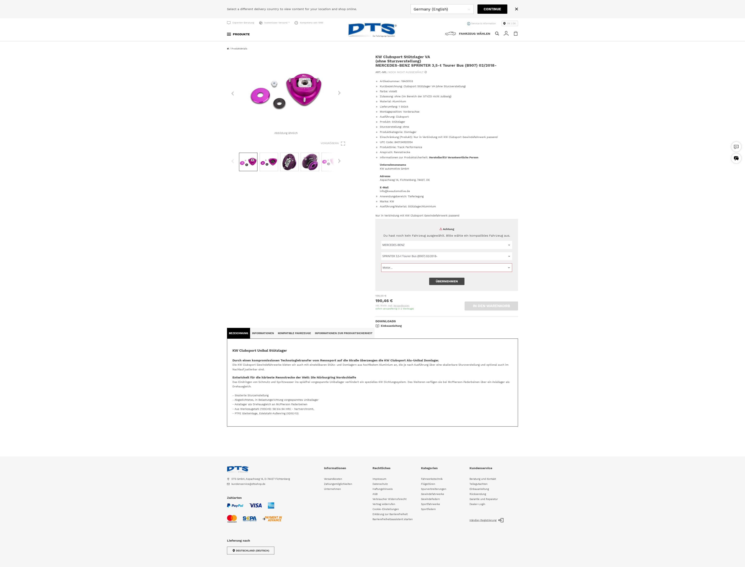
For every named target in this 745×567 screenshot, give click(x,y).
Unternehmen (332, 489)
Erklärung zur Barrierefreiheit (390, 514)
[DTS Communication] (736, 158)
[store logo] (372, 30)
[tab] (238, 333)
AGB (375, 494)
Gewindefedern (430, 499)
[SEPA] (249, 521)
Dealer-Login (477, 504)
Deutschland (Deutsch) (252, 550)
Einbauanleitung (479, 489)
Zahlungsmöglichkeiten (338, 484)
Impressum (379, 478)
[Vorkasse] (272, 521)
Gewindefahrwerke (432, 494)
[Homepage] (228, 48)
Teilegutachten (479, 484)
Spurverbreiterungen (433, 489)
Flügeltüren (428, 484)
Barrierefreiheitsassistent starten (392, 519)
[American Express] (271, 508)
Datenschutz (380, 484)
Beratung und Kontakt (483, 478)
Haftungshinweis (382, 489)
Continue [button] (492, 9)
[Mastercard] (232, 521)
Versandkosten (401, 305)
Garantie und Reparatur (484, 499)
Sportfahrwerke (430, 504)
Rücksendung (478, 494)
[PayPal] (235, 507)
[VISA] (255, 507)
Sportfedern (428, 509)
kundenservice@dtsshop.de (248, 484)
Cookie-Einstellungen (385, 509)
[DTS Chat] (736, 147)
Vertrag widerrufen (383, 504)
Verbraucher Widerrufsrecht (389, 499)
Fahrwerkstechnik (432, 478)
